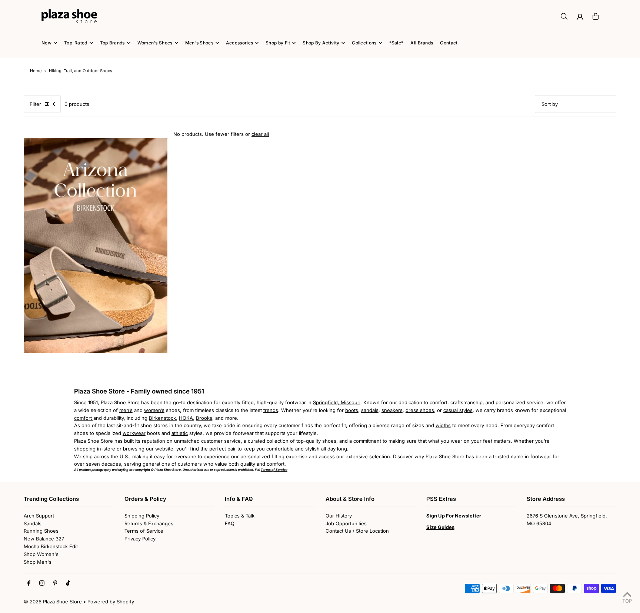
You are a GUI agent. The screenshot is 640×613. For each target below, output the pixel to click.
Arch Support (39, 516)
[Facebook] (28, 583)
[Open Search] (564, 16)
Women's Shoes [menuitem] (155, 43)
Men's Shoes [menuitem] (199, 43)
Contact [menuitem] (448, 43)
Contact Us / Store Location (357, 531)
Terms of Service (143, 531)
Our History (339, 516)
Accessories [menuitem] (239, 43)
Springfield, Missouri (336, 402)
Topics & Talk (239, 516)
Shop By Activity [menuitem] (321, 43)
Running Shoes (41, 531)
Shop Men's (37, 562)
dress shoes (420, 410)
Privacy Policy (140, 539)
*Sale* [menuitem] (396, 43)
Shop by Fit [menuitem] (278, 43)
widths (443, 425)
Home (35, 70)
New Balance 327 (44, 539)
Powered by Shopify (110, 601)
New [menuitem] (46, 43)
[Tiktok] (68, 583)
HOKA (186, 418)
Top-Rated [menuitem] (75, 43)
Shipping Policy (141, 516)
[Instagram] (41, 583)
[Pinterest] (55, 583)
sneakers (392, 410)
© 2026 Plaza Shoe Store (53, 601)
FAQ (229, 523)
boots (351, 410)
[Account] (580, 17)
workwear (134, 433)
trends (270, 410)
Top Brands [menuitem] (112, 43)
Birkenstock (162, 418)
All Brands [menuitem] (421, 43)
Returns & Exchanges (148, 523)
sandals (370, 410)
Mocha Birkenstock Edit (51, 546)
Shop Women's (41, 554)
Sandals (32, 523)
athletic (179, 433)
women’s (154, 410)
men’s (126, 410)
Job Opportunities (346, 523)
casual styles (458, 410)
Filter (35, 104)
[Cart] (596, 16)
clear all (260, 134)
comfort (83, 418)
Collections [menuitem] (364, 43)
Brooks (204, 418)
